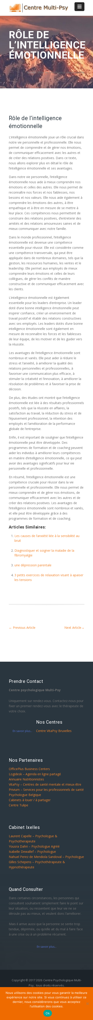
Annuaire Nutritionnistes (26, 779)
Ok (48, 1013)
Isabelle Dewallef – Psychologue (32, 851)
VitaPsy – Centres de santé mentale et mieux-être (45, 784)
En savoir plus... (22, 731)
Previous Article (22, 627)
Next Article (74, 627)
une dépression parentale (32, 565)
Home (31, 72)
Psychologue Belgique (25, 795)
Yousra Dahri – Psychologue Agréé (34, 846)
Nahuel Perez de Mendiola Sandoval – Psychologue (46, 857)
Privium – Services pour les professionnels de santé (46, 789)
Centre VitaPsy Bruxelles (54, 731)
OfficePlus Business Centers (29, 769)
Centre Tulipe (18, 805)
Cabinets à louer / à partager (30, 800)
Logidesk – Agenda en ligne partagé (35, 774)
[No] (87, 1003)
